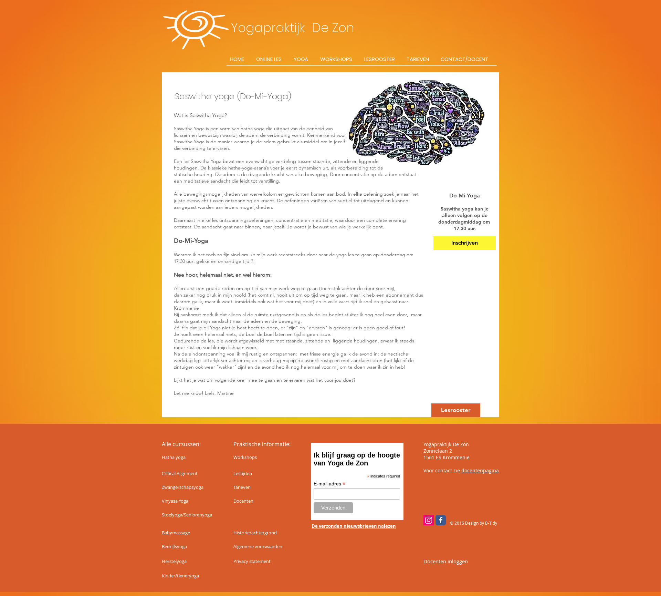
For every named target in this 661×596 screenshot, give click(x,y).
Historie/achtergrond (255, 533)
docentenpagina (480, 470)
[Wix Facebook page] (441, 520)
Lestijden (242, 473)
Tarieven (242, 487)
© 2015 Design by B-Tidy (473, 523)
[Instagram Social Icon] (428, 520)
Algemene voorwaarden (257, 546)
